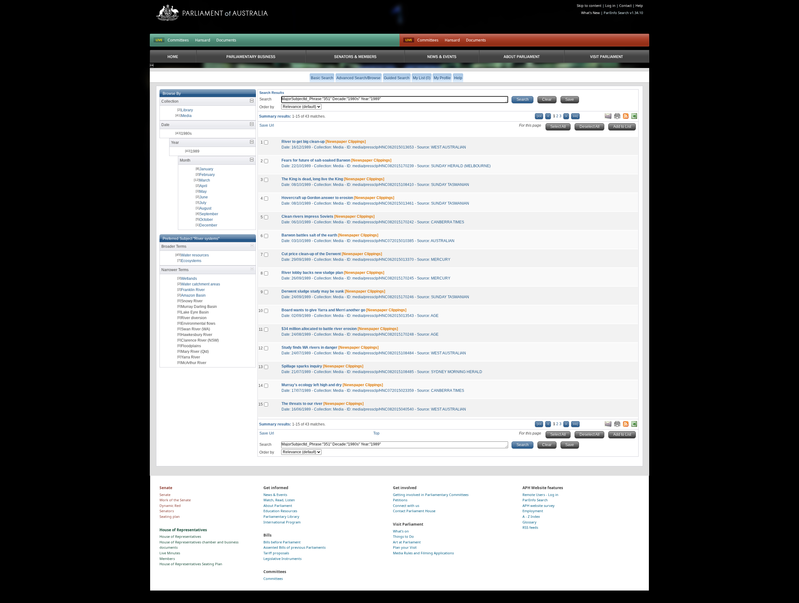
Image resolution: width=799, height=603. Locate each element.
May (203, 191)
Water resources (195, 255)
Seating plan (169, 516)
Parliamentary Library (281, 516)
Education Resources (280, 510)
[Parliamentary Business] (251, 56)
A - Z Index (531, 516)
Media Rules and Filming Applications (423, 553)
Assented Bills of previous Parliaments (294, 547)
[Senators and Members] (355, 56)
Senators (166, 510)
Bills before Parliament (282, 542)
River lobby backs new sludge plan (312, 272)
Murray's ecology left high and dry (312, 385)
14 (260, 385)
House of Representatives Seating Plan (190, 564)
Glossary (529, 522)
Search (265, 99)
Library (187, 110)
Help (639, 5)
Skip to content (589, 5)
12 (260, 348)
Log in (610, 5)
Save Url (266, 125)
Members (167, 558)
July (202, 203)
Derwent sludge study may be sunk (313, 291)
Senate (164, 494)
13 (260, 367)
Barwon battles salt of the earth (309, 235)
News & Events (275, 494)
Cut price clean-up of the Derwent (311, 254)
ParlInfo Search (535, 500)
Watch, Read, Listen (279, 500)
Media (186, 116)
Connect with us (406, 505)
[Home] (173, 56)
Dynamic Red (170, 505)
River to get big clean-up (303, 141)
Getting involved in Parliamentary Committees (430, 494)
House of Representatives (180, 536)
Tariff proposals (276, 553)
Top (376, 433)
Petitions (400, 500)
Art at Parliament (407, 542)
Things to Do (403, 536)
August (205, 208)
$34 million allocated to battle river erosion (319, 329)
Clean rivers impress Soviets (307, 216)
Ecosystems (191, 261)
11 (261, 329)
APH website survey (538, 505)
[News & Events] (441, 56)
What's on (401, 531)
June (203, 197)
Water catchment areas (200, 284)
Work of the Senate (175, 500)
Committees (178, 40)
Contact (625, 5)
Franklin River (193, 290)
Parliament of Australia (212, 12)
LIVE (159, 40)
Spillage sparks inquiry (302, 366)
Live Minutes (169, 553)
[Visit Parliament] (606, 56)
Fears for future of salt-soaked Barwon (316, 160)
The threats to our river (302, 403)
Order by (266, 107)
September (208, 214)
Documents (226, 40)
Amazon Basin (193, 295)
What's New (590, 12)
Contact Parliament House (414, 510)
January (206, 169)
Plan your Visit (405, 547)
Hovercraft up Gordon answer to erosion (317, 198)
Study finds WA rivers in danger (309, 347)
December (208, 225)
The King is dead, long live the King (312, 179)
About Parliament (277, 505)
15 (260, 404)
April (203, 186)
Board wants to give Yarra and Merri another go (323, 310)
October (206, 219)
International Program (282, 522)
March (204, 180)
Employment (532, 510)
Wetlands (189, 278)
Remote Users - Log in (540, 494)
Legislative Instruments (282, 558)
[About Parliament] (521, 56)
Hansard (202, 40)
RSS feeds (530, 527)
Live (408, 40)
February (207, 175)
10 (260, 311)
